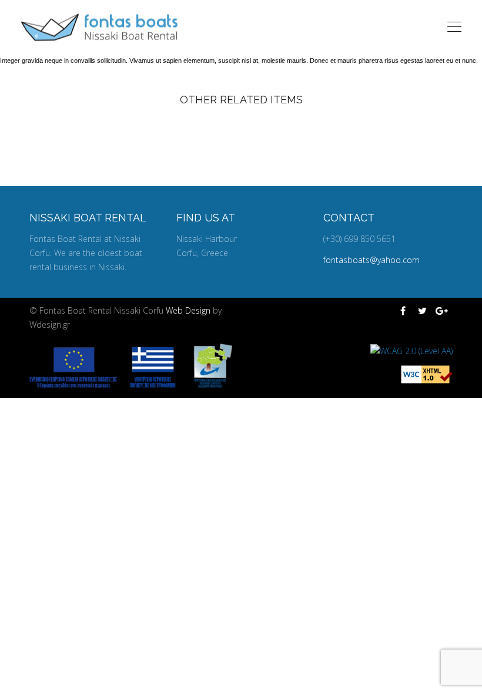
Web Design (189, 310)
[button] (15, 677)
